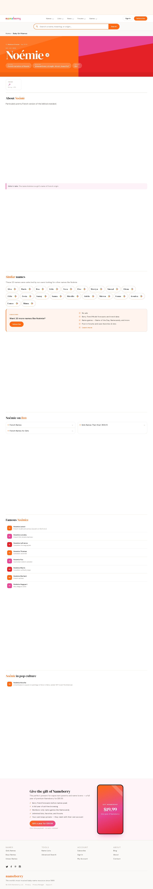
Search (114, 27)
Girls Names (11, 851)
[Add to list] (47, 55)
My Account (82, 859)
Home (8, 33)
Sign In (128, 18)
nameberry (14, 876)
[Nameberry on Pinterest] (15, 866)
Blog (115, 851)
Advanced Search (49, 855)
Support (49, 885)
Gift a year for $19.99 (42, 823)
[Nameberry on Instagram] (20, 866)
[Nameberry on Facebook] (11, 866)
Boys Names (11, 855)
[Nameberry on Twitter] (7, 866)
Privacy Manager (38, 885)
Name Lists (46, 851)
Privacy (28, 885)
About (116, 855)
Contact (117, 859)
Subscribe (140, 18)
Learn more (87, 327)
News (69, 19)
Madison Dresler (14, 44)
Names (49, 19)
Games (92, 19)
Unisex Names (11, 859)
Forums (80, 19)
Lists (59, 19)
